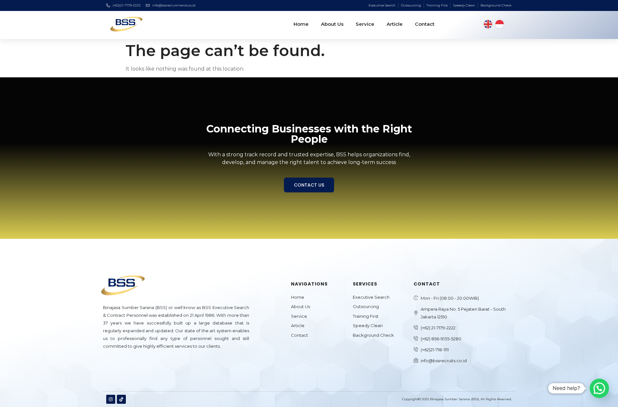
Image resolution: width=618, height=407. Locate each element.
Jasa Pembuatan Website (128, 363)
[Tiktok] (121, 399)
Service (365, 24)
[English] (488, 24)
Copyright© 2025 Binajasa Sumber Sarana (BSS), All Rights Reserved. (457, 399)
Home (301, 24)
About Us (332, 24)
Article (395, 24)
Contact (425, 24)
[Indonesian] (499, 24)
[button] (599, 388)
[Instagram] (110, 399)
